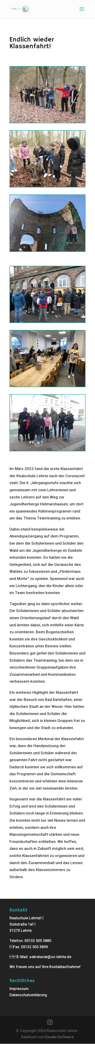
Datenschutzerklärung (28, 995)
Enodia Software (59, 1037)
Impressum (19, 989)
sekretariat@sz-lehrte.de (50, 957)
